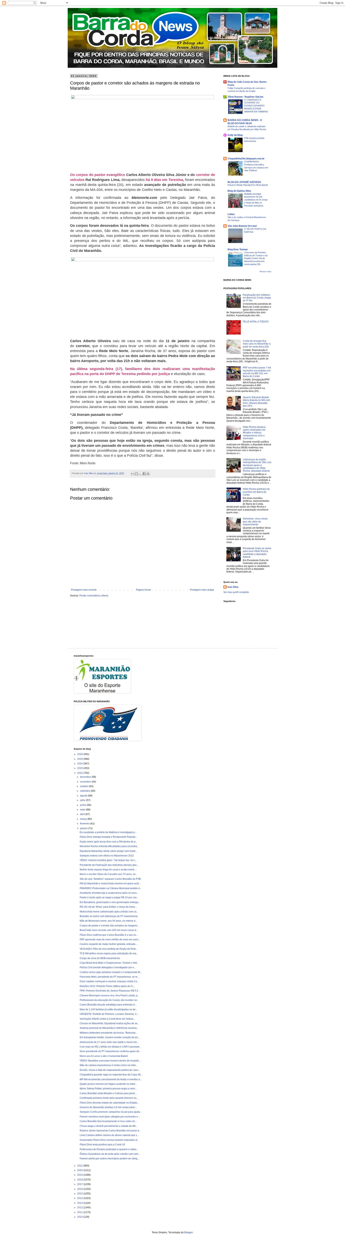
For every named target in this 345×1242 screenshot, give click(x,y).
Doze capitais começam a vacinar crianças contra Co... (109, 981)
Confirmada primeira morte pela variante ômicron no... (109, 1098)
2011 (80, 1212)
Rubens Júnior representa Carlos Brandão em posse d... (110, 1130)
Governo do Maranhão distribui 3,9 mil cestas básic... (108, 1107)
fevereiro (85, 823)
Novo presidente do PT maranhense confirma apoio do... (110, 1051)
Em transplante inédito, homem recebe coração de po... (110, 1037)
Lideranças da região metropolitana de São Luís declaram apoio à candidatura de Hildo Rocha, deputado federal (257, 465)
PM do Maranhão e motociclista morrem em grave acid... (110, 883)
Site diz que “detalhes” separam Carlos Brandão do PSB (110, 879)
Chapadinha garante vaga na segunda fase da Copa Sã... (111, 1074)
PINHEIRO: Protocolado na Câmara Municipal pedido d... (111, 888)
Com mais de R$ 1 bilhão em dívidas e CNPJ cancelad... (110, 1046)
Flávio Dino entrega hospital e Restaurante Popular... (108, 837)
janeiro (84, 828)
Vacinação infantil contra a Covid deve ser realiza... (107, 1018)
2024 (80, 763)
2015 (80, 1193)
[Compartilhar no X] (140, 474)
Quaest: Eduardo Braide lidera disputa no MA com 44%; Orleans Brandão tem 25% (256, 401)
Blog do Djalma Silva (239, 190)
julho (83, 800)
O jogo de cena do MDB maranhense (100, 958)
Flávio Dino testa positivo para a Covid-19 (102, 1144)
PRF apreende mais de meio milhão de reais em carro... (110, 939)
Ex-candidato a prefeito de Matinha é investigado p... (108, 832)
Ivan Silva (232, 587)
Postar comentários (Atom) (93, 595)
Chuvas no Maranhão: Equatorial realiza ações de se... (109, 1023)
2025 (80, 759)
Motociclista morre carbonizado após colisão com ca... (109, 911)
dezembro (86, 777)
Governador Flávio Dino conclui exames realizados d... (109, 1140)
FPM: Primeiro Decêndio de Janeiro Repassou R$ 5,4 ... (110, 990)
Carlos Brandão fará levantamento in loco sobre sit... (108, 1121)
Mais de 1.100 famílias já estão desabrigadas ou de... (108, 1009)
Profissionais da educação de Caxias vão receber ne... (109, 1000)
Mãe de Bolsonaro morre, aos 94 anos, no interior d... (108, 920)
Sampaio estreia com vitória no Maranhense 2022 (107, 855)
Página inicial (143, 589)
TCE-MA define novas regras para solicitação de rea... (109, 953)
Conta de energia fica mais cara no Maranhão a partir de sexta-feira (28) (257, 344)
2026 (80, 754)
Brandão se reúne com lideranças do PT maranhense (109, 916)
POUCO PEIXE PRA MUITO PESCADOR (248, 185)
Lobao (231, 214)
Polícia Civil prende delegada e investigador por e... (108, 967)
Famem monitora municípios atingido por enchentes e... (110, 1116)
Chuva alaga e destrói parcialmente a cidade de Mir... (108, 1126)
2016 (80, 1189)
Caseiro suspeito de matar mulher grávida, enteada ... (109, 944)
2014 (80, 1198)
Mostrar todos (265, 272)
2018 (80, 1179)
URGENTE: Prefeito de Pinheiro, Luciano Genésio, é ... (109, 1014)
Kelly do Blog (235, 135)
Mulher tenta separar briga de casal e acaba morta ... (108, 869)
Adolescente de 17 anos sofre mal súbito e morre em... (109, 1042)
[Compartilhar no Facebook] (144, 474)
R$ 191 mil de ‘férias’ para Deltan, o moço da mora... (108, 906)
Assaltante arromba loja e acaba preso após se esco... (109, 892)
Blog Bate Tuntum (238, 249)
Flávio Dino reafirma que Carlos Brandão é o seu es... (109, 935)
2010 (80, 1216)
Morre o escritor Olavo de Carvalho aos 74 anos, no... (108, 874)
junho (83, 805)
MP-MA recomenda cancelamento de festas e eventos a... (111, 1079)
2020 (80, 1170)
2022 (80, 773)
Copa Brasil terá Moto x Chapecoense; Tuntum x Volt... (109, 962)
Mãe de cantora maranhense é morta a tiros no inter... (108, 1065)
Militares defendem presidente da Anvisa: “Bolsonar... (108, 1032)
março (83, 819)
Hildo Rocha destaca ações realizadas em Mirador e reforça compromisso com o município (254, 433)
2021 (80, 1165)
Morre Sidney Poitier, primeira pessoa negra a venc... (108, 1088)
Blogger (188, 1232)
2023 (80, 768)
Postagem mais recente (84, 589)
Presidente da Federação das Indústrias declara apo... (109, 865)
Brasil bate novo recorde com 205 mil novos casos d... (109, 930)
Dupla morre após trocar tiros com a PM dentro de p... (108, 841)
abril (82, 814)
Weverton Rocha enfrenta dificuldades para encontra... (109, 846)
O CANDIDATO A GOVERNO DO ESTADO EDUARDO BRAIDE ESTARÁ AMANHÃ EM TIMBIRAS (256, 106)
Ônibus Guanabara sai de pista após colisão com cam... (110, 1154)
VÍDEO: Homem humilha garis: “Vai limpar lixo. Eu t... (108, 860)
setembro (85, 790)
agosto (84, 795)
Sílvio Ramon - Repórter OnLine (245, 96)
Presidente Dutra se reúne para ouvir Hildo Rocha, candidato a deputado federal (257, 552)
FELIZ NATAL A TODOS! (256, 321)
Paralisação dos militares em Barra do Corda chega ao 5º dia (257, 298)
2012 (80, 1207)
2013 (80, 1203)
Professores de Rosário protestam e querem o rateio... (109, 1149)
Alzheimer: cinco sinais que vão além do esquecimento (255, 521)
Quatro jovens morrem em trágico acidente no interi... (108, 1084)
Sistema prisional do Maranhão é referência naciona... (109, 1028)
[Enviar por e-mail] (133, 474)
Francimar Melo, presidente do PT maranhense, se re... (109, 976)
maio (83, 809)
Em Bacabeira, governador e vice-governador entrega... (110, 902)
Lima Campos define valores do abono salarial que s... (109, 1135)
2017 (80, 1184)
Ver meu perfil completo (236, 592)
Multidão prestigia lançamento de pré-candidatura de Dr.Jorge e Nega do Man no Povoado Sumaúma (256, 200)
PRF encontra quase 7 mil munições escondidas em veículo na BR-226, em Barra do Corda (257, 372)
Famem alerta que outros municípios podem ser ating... (109, 1158)
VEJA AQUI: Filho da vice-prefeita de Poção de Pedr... (108, 948)
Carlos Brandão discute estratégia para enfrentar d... (108, 1004)
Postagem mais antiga (202, 589)
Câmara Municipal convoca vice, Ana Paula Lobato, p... (109, 995)
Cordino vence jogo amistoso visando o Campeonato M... (111, 972)
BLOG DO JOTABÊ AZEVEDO (244, 182)
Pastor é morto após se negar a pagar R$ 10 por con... (109, 897)
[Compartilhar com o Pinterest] (148, 474)
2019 (80, 1174)
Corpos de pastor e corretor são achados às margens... (109, 925)
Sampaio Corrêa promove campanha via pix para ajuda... (111, 1111)
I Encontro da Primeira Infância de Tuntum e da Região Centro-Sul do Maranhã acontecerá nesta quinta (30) (256, 258)
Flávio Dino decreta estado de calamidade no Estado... (109, 1102)
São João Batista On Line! (242, 226)
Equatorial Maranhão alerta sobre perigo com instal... (108, 851)
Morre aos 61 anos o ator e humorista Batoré (104, 1056)
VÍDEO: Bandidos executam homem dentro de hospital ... (110, 1060)
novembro (86, 781)
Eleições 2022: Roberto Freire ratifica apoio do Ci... (107, 986)
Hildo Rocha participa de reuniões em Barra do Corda (256, 492)
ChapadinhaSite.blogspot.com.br (246, 158)
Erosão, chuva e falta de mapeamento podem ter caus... (110, 1070)
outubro (84, 786)
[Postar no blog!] (137, 474)
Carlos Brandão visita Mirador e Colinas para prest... (108, 1093)
